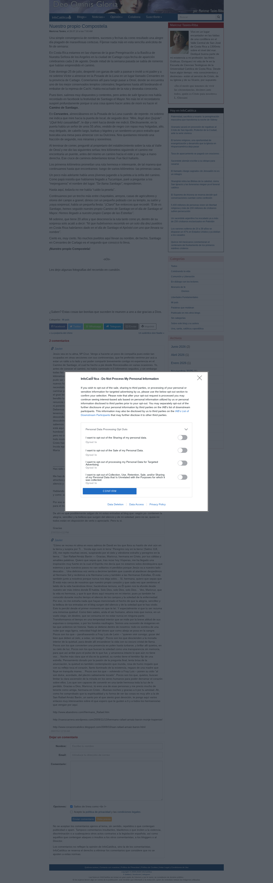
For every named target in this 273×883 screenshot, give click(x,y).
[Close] (200, 379)
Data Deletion (116, 504)
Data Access (136, 504)
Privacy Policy (158, 504)
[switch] (182, 437)
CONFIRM (110, 491)
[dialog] (136, 441)
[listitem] (136, 429)
